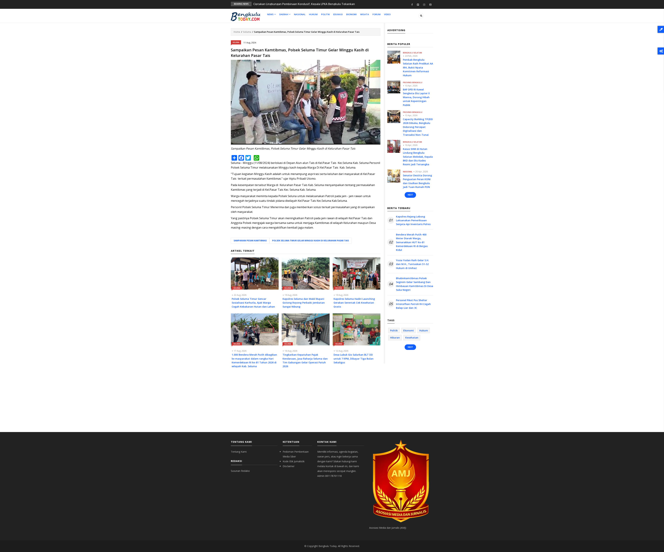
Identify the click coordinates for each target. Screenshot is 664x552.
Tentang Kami (239, 451)
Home (237, 31)
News (270, 14)
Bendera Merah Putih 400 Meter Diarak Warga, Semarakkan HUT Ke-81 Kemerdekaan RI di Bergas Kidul (412, 242)
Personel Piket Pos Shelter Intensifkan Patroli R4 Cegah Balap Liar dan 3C (413, 304)
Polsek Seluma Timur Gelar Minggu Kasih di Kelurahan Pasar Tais (310, 240)
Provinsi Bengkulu (412, 82)
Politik (325, 14)
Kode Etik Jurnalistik (294, 461)
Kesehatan (411, 337)
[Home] (245, 16)
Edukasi (338, 14)
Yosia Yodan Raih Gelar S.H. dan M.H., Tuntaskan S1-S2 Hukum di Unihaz (412, 264)
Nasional (300, 14)
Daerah (284, 14)
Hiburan (395, 337)
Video (387, 14)
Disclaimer (288, 466)
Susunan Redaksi (240, 470)
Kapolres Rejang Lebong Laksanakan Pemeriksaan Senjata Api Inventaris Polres (413, 220)
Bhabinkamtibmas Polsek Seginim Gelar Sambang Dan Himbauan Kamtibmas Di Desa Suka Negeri (414, 284)
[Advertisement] (305, 402)
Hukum (313, 14)
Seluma (247, 31)
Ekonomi (351, 14)
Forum (376, 14)
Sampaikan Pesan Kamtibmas (250, 240)
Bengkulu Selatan (412, 52)
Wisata (364, 14)
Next (410, 194)
